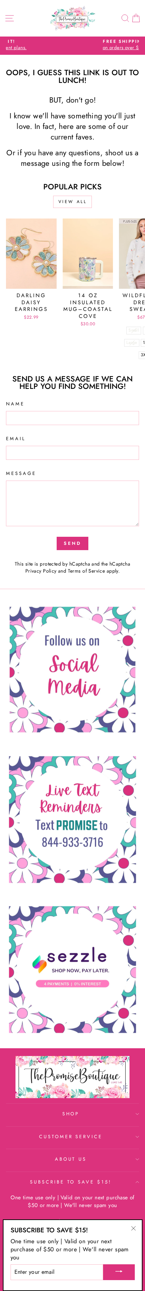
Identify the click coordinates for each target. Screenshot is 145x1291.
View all (72, 201)
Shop (71, 1113)
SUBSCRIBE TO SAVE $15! (71, 1182)
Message (21, 473)
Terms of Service (86, 570)
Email (16, 439)
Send (73, 543)
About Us (71, 1159)
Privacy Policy (41, 570)
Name (15, 404)
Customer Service (71, 1136)
